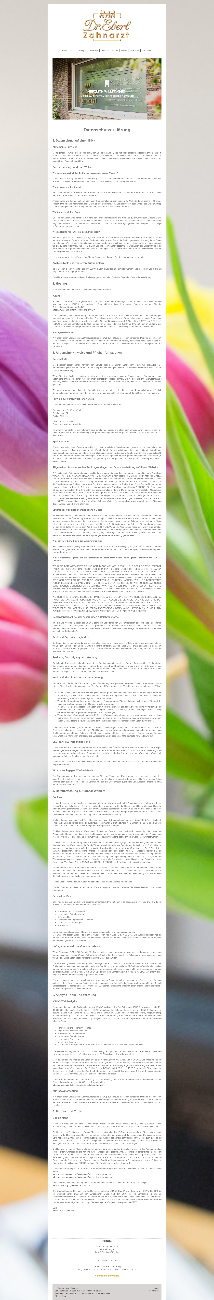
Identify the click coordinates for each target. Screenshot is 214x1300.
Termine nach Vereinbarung (107, 1266)
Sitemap (74, 1288)
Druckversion (63, 1288)
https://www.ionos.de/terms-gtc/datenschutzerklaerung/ (78, 1085)
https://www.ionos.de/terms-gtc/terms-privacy (74, 310)
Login (156, 1288)
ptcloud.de (96, 882)
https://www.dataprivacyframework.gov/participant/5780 (111, 1202)
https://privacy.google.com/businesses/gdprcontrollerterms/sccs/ (82, 1177)
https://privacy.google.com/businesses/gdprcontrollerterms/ (80, 1174)
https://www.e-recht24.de (64, 1211)
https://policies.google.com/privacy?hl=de (72, 1185)
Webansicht (154, 1291)
